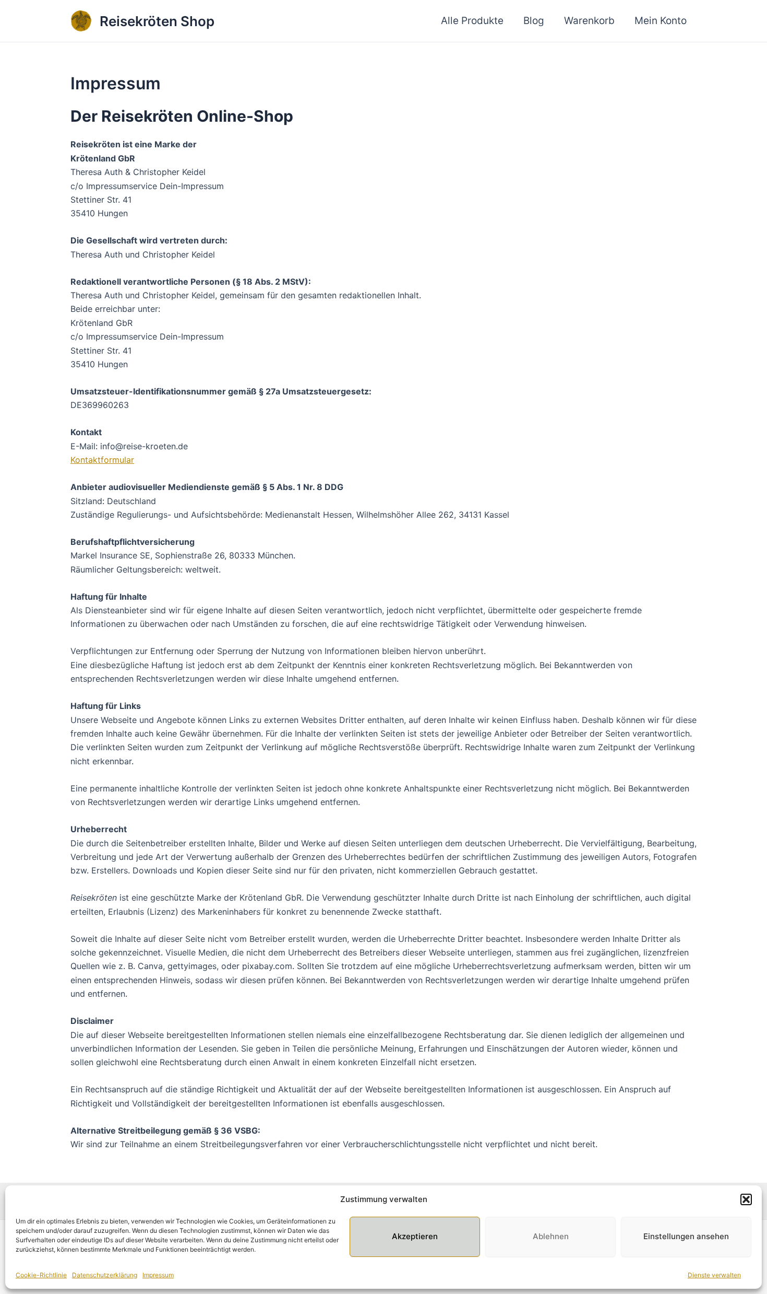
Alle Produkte (472, 21)
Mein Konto (660, 21)
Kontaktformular (102, 459)
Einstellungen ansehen (686, 1236)
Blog (533, 21)
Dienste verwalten (714, 1275)
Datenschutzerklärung (104, 1275)
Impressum (158, 1275)
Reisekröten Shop (157, 21)
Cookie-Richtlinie (41, 1275)
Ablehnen (551, 1236)
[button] (746, 1199)
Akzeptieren (415, 1236)
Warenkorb (589, 21)
